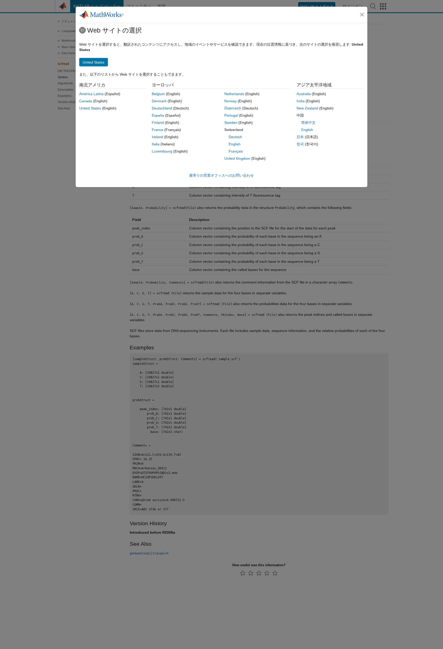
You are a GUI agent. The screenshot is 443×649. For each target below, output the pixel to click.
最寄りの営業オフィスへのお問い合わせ (221, 175)
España (158, 115)
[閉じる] (362, 14)
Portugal (231, 115)
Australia (304, 94)
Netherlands (234, 94)
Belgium (158, 94)
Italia (155, 144)
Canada (85, 101)
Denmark (159, 101)
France (157, 130)
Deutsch (235, 137)
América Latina (91, 94)
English (234, 144)
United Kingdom (237, 158)
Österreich (232, 108)
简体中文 (308, 122)
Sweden (230, 122)
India (301, 101)
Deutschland (162, 108)
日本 (300, 137)
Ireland (157, 137)
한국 (300, 144)
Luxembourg (162, 151)
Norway (230, 101)
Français (236, 151)
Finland (158, 122)
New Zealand (307, 108)
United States (90, 108)
